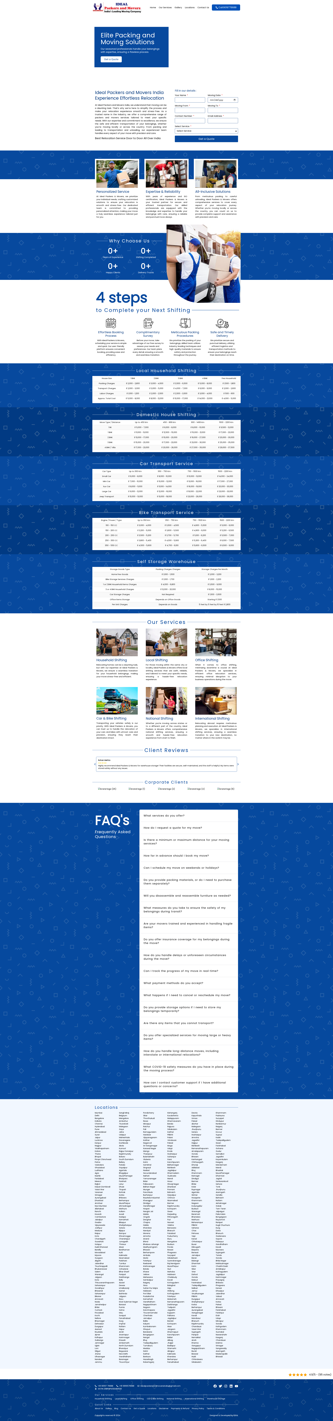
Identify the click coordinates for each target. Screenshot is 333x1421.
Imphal (122, 1323)
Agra (97, 1173)
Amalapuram (198, 1151)
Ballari (170, 1337)
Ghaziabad (100, 1167)
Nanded (98, 1359)
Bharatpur (123, 1348)
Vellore (146, 1274)
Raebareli (147, 1263)
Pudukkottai (148, 1296)
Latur (121, 1184)
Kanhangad (197, 1159)
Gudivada (171, 1176)
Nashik (98, 1176)
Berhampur (124, 1200)
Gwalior (98, 1222)
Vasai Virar (99, 1189)
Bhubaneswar (101, 1269)
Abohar (195, 1123)
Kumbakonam (149, 1326)
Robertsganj (148, 1362)
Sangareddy (221, 1348)
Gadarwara (221, 1236)
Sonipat (122, 1315)
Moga (169, 1145)
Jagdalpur (171, 1170)
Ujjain (97, 1345)
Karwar (219, 1288)
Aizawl (121, 1282)
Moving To (213, 106)
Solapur (98, 1244)
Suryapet (171, 1255)
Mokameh (172, 1299)
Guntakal (220, 1332)
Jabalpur (99, 1219)
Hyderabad (100, 1126)
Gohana (219, 1148)
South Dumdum (126, 1159)
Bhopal (98, 1156)
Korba (121, 1195)
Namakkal (196, 1337)
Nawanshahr (221, 1334)
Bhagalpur (123, 1173)
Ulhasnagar (100, 1356)
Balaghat (171, 1285)
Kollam (122, 1211)
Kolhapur (99, 1337)
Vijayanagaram (150, 1137)
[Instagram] (225, 1386)
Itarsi (169, 1159)
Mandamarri (221, 1165)
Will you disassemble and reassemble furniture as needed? (187, 896)
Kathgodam (221, 1326)
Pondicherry (148, 1113)
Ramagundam (149, 1132)
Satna (121, 1310)
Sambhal (147, 1165)
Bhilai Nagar (221, 1260)
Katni (145, 1162)
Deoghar (147, 1219)
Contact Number (184, 116)
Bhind (145, 1241)
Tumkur (122, 1263)
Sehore (219, 1184)
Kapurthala (196, 1115)
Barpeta (195, 1249)
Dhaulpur (220, 1291)
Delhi (97, 1115)
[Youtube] (236, 1386)
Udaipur (122, 1134)
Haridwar (147, 1134)
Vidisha (170, 1225)
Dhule (121, 1186)
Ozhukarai (123, 1269)
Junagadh (123, 1241)
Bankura (147, 1356)
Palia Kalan (220, 1214)
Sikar (145, 1115)
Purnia (122, 1307)
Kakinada (123, 1255)
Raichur (146, 1126)
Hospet (146, 1208)
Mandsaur (196, 1318)
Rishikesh (171, 1167)
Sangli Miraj (124, 1113)
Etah (218, 1315)
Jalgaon (98, 1277)
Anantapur (124, 1334)
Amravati (99, 1299)
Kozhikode (123, 1143)
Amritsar (99, 1203)
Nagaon (146, 1307)
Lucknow (99, 1140)
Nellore (98, 1318)
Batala (146, 1269)
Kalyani (146, 1323)
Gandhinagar (149, 1206)
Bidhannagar (173, 1165)
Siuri (169, 1269)
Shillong (170, 1291)
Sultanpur (171, 1156)
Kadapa (122, 1217)
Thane (98, 1154)
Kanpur (98, 1143)
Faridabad (99, 1178)
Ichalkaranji (124, 1288)
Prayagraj (220, 1280)
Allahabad (99, 1208)
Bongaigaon (148, 1334)
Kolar (194, 1186)
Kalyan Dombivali (102, 1186)
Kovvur (219, 1132)
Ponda (170, 1247)
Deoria (194, 1113)
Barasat (122, 1304)
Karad (194, 1239)
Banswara (171, 1228)
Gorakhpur (99, 1288)
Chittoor (171, 1197)
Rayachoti (220, 1219)
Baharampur (197, 1222)
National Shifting (159, 718)
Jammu (98, 1362)
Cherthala (147, 1315)
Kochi (97, 1315)
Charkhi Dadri (222, 1266)
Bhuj (145, 1340)
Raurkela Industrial (151, 1197)
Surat (97, 1134)
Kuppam (171, 1312)
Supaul (219, 1134)
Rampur (122, 1233)
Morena (146, 1233)
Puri (169, 1219)
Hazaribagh (148, 1359)
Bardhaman (124, 1249)
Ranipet (219, 1222)
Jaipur (97, 1137)
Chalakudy (172, 1277)
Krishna (219, 1343)
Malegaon (123, 1126)
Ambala (146, 1255)
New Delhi (123, 1354)
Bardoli (170, 1321)
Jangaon (171, 1329)
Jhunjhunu (196, 1129)
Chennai (99, 1123)
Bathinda (123, 1293)
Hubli (194, 1356)
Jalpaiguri (220, 1211)
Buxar (194, 1244)
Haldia (146, 1225)
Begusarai (123, 1351)
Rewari (170, 1249)
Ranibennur (221, 1123)
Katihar (146, 1140)
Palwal (170, 1143)
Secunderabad (150, 1173)
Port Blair (147, 1293)
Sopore (219, 1239)
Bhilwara (122, 1197)
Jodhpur (98, 1228)
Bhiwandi (99, 1291)
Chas (194, 1230)
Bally (121, 1280)
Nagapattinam (149, 1304)
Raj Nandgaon (173, 1263)
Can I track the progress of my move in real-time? (181, 971)
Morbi (145, 1258)
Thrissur (122, 1244)
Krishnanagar (149, 1266)
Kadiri (218, 1137)
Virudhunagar (198, 1293)
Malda (146, 1214)
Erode (169, 1151)
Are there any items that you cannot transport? (179, 1023)
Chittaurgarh (197, 1162)
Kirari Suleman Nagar (128, 1301)
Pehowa (195, 1233)
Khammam (124, 1266)
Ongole (146, 1217)
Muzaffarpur (124, 1203)
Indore (98, 1151)
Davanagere (124, 1140)
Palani (170, 1137)
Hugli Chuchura (223, 1225)
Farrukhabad (124, 1318)
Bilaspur (122, 1222)
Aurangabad (100, 1197)
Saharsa (195, 1228)
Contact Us (203, 7)
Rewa (145, 1121)
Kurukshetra (172, 1115)
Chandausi (196, 1326)
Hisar (169, 1326)
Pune (97, 1129)
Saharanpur (100, 1285)
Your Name (181, 95)
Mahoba (171, 1271)
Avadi (121, 1214)
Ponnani (171, 1189)
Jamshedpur (100, 1304)
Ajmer (97, 1334)
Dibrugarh (196, 1247)
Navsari (170, 1222)
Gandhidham (125, 1356)
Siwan (170, 1211)
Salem (98, 1271)
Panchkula (148, 1192)
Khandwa (147, 1228)
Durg (121, 1321)
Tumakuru (148, 1345)
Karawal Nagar (149, 1148)
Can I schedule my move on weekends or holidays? (181, 868)
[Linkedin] (231, 1386)
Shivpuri (146, 1329)
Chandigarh (100, 1239)
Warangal (99, 1274)
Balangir (195, 1260)
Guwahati (99, 1241)
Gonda (195, 1154)
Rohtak (122, 1192)
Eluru (121, 1299)
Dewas (122, 1285)
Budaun (170, 1244)
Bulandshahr (148, 1156)
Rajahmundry (125, 1154)
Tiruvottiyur (124, 1362)
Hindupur (220, 1121)
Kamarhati (124, 1219)
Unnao (194, 1118)
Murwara (220, 1249)
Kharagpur (148, 1200)
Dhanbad (99, 1200)
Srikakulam (172, 1129)
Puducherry (172, 1236)
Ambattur (123, 1121)
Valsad (219, 1296)
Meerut (98, 1181)
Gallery (178, 7)
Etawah (122, 1340)
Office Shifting (206, 660)
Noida (97, 1301)
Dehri (145, 1351)
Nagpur (98, 1145)
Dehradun (99, 1323)
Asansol (98, 1329)
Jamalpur (147, 1318)
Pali (144, 1129)
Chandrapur (124, 1239)
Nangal (146, 1337)
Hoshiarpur (172, 1154)
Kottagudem (173, 1282)
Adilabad (195, 1167)
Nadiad (146, 1170)
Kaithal (146, 1354)
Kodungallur (197, 1206)
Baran (194, 1258)
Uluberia (147, 1159)
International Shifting (212, 718)
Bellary (122, 1162)
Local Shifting (157, 660)
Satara (122, 1228)
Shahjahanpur (125, 1225)
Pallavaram (148, 1184)
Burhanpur (148, 1195)
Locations (190, 7)
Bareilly (98, 1249)
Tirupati (122, 1189)
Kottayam (172, 1208)
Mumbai (98, 1113)
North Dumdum (126, 1345)
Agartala (123, 1170)
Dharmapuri (172, 1332)
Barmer (170, 1203)
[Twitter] (220, 1386)
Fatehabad (196, 1282)
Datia (218, 1230)
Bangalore (99, 1118)
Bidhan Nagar (149, 1186)
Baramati (196, 1214)
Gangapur (196, 1345)
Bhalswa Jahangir (151, 1244)
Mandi (170, 1178)
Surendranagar (174, 1260)
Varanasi (99, 1192)
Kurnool (122, 1148)
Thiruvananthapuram (104, 1282)
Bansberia (147, 1332)
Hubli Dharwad (101, 1247)
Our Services (165, 7)
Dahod (195, 1274)
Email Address (215, 116)
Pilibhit (170, 1134)
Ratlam (122, 1326)
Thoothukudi (149, 1118)
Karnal (122, 1291)
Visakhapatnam (102, 1148)
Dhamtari (196, 1263)
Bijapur (122, 1230)
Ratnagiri (196, 1176)
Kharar (146, 1271)
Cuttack (98, 1310)
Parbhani (123, 1260)
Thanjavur (147, 1154)
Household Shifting (111, 660)
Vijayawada (100, 1225)
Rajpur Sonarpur (126, 1151)
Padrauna (220, 1115)
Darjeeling (171, 1214)
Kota (97, 1236)
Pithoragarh (172, 1217)
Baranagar (123, 1359)
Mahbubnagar (222, 1263)
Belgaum (123, 1115)
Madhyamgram (150, 1247)
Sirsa (145, 1285)
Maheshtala (124, 1137)
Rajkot (97, 1184)
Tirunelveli (123, 1123)
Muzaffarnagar (126, 1176)
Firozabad (99, 1312)
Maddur (146, 1348)
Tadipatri (171, 1307)
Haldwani (147, 1291)
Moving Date (214, 95)
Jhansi (98, 1354)
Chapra (146, 1222)
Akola (121, 1145)
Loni (96, 1348)
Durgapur (99, 1326)
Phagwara (171, 1252)
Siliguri (97, 1351)
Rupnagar (196, 1189)
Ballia (145, 1321)
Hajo (169, 1288)
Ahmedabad (100, 1132)
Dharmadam (173, 1173)
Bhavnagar (100, 1321)
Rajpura (170, 1126)
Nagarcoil (147, 1143)
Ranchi (98, 1211)
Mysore (98, 1255)
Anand (146, 1239)
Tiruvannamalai (150, 1312)
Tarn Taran (221, 1208)
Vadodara (99, 1165)
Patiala (122, 1165)
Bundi (194, 1351)
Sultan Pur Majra (150, 1288)
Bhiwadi (219, 1356)
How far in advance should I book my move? (176, 855)
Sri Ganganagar (150, 1145)
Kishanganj (172, 1113)
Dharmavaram (174, 1121)
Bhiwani (146, 1249)
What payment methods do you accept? (173, 983)
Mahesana (148, 1277)
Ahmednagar (125, 1206)
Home (153, 7)
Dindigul (146, 1203)
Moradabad (100, 1252)
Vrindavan (172, 1140)
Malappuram (173, 1118)
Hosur (169, 1181)
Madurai (98, 1230)
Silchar (195, 1195)
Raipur (97, 1233)
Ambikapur (221, 1269)
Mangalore (124, 1118)
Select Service (182, 126)
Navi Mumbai (101, 1206)
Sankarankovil (222, 1181)
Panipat (122, 1274)
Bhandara (196, 1217)
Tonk (218, 1186)
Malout (195, 1280)
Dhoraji (195, 1165)
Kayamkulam (222, 1159)
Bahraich (171, 1192)
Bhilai (97, 1307)
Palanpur (220, 1241)
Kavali (170, 1280)
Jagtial (219, 1178)
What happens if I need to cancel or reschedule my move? (187, 995)
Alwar (121, 1247)
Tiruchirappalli (101, 1266)
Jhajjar (170, 1343)
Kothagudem (173, 1293)
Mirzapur (147, 1123)
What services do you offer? (164, 815)
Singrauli (147, 1167)
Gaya (121, 1129)
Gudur (218, 1151)
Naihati (146, 1176)
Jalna (121, 1132)
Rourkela (99, 1332)
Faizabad (171, 1233)
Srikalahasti (172, 1258)
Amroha (147, 1236)
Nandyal (147, 1230)
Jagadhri (171, 1310)
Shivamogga (124, 1236)
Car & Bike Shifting (111, 718)
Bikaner (98, 1296)
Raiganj (146, 1282)
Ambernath (124, 1343)
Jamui (194, 1291)
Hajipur (195, 1143)
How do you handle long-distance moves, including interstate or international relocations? (181, 1052)
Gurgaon (99, 1258)
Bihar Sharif (124, 1271)
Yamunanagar (149, 1178)
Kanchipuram (173, 1162)
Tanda (219, 1255)
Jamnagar (99, 1343)
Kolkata (98, 1121)
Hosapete (196, 1197)
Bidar (145, 1181)
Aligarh (98, 1260)
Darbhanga (124, 1277)
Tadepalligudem (150, 1343)
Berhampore (149, 1252)
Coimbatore (100, 1217)
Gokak (218, 1206)
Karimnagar (124, 1337)
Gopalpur (123, 1167)
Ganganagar (197, 1312)
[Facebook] (215, 1386)
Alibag (170, 1340)
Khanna (195, 1343)
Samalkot (220, 1154)
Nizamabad (124, 1258)
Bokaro (122, 1156)
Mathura (123, 1208)
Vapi (194, 1236)
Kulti (121, 1252)
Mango (146, 1151)
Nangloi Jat (148, 1211)
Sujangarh (196, 1332)
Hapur (121, 1329)
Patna (97, 1162)
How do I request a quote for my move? (173, 828)
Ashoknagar (221, 1203)
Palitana (171, 1315)
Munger (146, 1189)
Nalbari (195, 1288)
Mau (121, 1312)
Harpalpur (171, 1195)
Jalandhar (99, 1263)
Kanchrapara (149, 1310)
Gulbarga (99, 1340)
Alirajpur (171, 1351)
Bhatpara (123, 1178)
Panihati (122, 1181)
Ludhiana (99, 1170)
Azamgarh (220, 1192)
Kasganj (219, 1162)
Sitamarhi (171, 1348)
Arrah (121, 1332)
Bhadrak (219, 1170)
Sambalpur (148, 1280)
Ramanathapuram (175, 1301)
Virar (194, 1271)
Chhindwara (197, 1359)
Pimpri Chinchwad (103, 1159)
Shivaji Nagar (173, 1184)
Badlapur (171, 1345)
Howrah (98, 1214)
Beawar (195, 1354)
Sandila (219, 1195)
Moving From (182, 106)
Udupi (169, 1148)
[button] (95, 764)
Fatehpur (147, 1260)
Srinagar (98, 1195)
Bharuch (171, 1230)
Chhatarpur (197, 1241)
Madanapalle (222, 1354)
